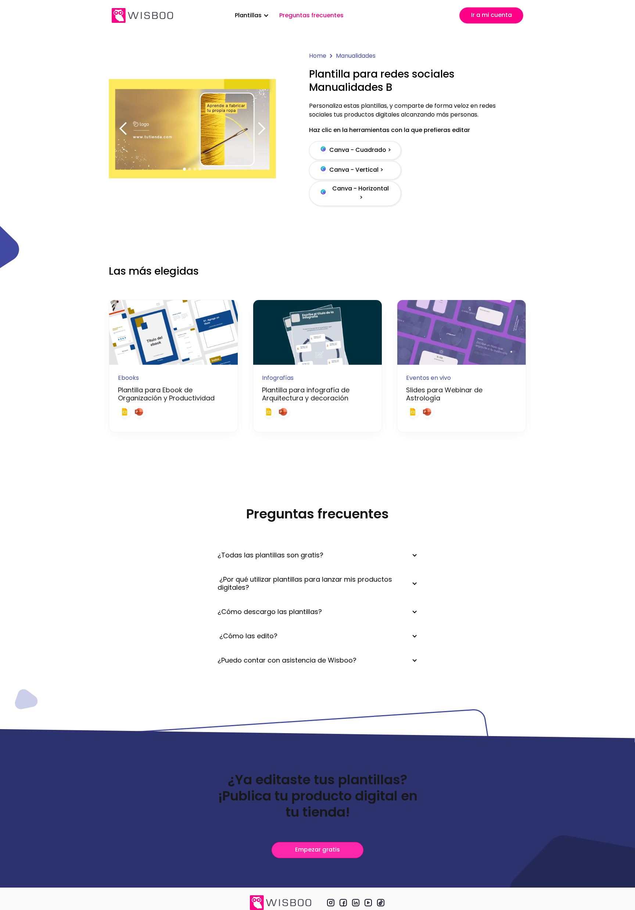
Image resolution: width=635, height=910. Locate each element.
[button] (252, 15)
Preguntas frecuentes (311, 15)
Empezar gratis (317, 849)
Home (317, 55)
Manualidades (356, 55)
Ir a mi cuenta (491, 15)
